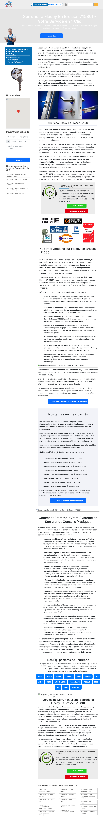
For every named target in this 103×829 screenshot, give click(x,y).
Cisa (96, 676)
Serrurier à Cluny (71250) (46, 795)
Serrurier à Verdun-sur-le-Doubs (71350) (46, 813)
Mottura (88, 676)
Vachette (69, 676)
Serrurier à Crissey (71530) (67, 805)
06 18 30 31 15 (55, 4)
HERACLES (76, 687)
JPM (58, 687)
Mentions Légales (44, 823)
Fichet (40, 676)
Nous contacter (77, 211)
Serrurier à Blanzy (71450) (46, 800)
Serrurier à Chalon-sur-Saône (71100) (16, 175)
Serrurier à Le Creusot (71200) (16, 184)
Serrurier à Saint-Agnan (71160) (88, 790)
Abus (79, 676)
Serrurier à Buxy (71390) (66, 790)
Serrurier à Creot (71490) (67, 795)
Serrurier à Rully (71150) (88, 802)
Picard (49, 676)
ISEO (96, 682)
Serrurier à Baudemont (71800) (67, 811)
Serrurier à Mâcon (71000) (17, 179)
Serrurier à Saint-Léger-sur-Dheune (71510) (88, 796)
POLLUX (87, 682)
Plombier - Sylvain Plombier (75, 823)
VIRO (66, 687)
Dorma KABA (75, 682)
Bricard (58, 676)
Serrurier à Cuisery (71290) (88, 807)
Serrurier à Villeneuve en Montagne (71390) (45, 806)
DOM (49, 682)
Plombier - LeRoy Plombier (61, 826)
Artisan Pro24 (44, 826)
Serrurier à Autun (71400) (17, 193)
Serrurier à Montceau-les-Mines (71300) (17, 189)
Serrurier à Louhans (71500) (45, 790)
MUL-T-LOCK (60, 682)
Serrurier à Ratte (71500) (88, 812)
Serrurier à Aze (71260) (66, 800)
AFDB (40, 682)
